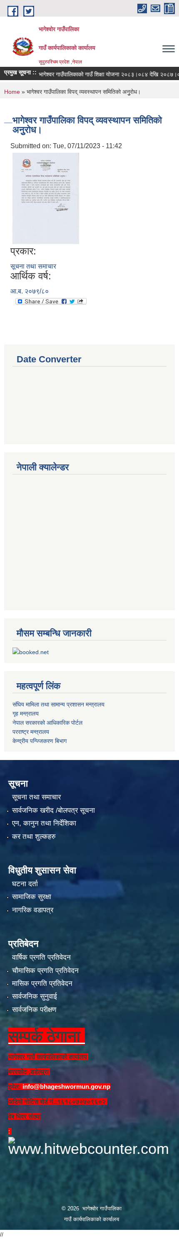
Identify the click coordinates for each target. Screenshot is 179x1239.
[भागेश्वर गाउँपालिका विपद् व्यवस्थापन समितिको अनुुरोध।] (45, 197)
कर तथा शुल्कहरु (34, 837)
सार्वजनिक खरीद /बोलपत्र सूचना (53, 810)
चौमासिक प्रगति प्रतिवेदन (45, 971)
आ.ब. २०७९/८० (29, 291)
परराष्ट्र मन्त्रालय (30, 731)
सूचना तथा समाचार (33, 266)
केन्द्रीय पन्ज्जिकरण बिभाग (39, 741)
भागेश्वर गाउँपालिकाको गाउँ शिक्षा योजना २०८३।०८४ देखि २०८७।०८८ (104, 74)
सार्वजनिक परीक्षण (34, 1010)
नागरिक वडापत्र (32, 910)
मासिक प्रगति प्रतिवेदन (42, 983)
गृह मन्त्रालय (25, 713)
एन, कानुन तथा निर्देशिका (44, 823)
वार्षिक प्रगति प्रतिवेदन (41, 957)
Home (12, 91)
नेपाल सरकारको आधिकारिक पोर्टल (47, 722)
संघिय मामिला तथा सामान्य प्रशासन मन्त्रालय (58, 704)
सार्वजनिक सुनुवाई (34, 996)
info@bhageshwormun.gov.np (66, 1086)
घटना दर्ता (25, 884)
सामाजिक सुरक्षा (31, 897)
